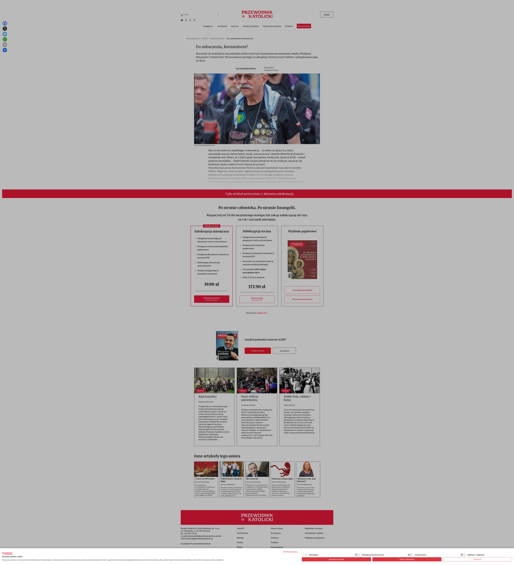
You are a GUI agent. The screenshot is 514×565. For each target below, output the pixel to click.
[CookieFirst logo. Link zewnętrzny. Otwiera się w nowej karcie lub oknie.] (7, 553)
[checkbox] (304, 554)
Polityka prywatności (290, 552)
